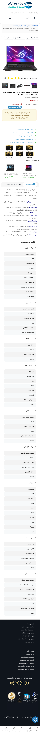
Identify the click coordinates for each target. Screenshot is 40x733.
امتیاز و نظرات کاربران (12, 185)
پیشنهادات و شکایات (27, 657)
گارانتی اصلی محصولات (27, 660)
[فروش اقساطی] (13, 154)
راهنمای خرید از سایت (27, 630)
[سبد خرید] (10, 18)
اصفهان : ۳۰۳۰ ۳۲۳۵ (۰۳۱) (25, 639)
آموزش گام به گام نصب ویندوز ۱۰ (23, 139)
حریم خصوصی (29, 642)
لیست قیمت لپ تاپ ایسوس (25, 129)
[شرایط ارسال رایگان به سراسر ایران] (33, 148)
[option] (34, 86)
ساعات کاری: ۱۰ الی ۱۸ (27, 627)
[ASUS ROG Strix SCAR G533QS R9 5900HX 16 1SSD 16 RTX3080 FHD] (34, 85)
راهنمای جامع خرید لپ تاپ (25, 136)
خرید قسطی (30, 654)
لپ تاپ (26, 26)
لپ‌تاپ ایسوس (17, 26)
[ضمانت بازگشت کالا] (23, 154)
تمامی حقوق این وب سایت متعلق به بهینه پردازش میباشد (20, 717)
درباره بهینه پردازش (28, 633)
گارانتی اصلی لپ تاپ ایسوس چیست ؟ (22, 133)
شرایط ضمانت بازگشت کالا (26, 666)
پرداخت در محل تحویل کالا (26, 669)
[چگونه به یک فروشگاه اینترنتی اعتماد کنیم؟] (33, 154)
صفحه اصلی (34, 26)
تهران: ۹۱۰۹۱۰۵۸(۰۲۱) (28, 636)
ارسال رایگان (30, 651)
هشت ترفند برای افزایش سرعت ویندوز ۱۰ (21, 143)
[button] (30, 729)
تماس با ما (30, 624)
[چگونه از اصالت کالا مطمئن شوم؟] (13, 148)
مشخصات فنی (29, 185)
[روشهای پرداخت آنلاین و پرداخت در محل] (23, 148)
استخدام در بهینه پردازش (26, 663)
